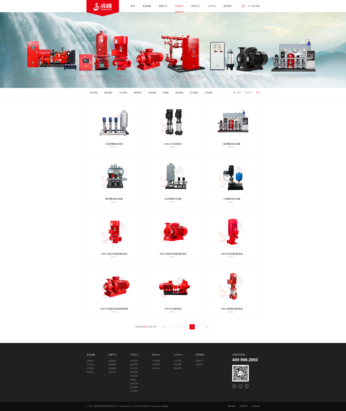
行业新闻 (156, 365)
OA (249, 6)
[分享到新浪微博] (234, 386)
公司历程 (90, 368)
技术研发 (112, 361)
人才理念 (178, 361)
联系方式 (199, 361)
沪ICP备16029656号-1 (143, 406)
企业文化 (90, 365)
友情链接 (256, 406)
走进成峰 (146, 6)
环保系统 (152, 93)
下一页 (206, 326)
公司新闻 (156, 361)
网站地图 (231, 406)
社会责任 (90, 372)
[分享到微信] (240, 386)
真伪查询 (179, 93)
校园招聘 (178, 368)
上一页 (164, 326)
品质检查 (112, 365)
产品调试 (208, 93)
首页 (133, 6)
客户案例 (194, 93)
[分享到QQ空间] (247, 386)
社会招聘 (178, 365)
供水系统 (94, 93)
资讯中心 (195, 6)
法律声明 (243, 406)
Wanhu (165, 406)
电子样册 (256, 6)
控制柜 (166, 93)
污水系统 (123, 93)
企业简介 (90, 361)
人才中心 (211, 6)
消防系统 (138, 93)
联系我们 (228, 6)
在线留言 (199, 365)
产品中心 (179, 6)
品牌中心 (163, 6)
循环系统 (108, 93)
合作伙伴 (112, 372)
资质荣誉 (112, 368)
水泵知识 (156, 368)
